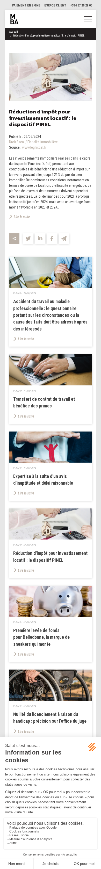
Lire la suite (22, 217)
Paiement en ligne (26, 5)
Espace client (55, 5)
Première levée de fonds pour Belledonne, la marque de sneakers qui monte (41, 637)
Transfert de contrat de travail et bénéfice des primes (44, 402)
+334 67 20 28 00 (81, 5)
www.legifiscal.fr (34, 147)
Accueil (13, 31)
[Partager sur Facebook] (52, 238)
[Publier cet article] (28, 238)
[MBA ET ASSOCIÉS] (14, 19)
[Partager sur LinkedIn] (40, 238)
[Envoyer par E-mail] (64, 238)
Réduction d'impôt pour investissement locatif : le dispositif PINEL (48, 35)
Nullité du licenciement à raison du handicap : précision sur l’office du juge (49, 718)
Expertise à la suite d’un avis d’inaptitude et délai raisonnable (43, 480)
